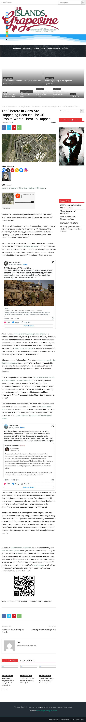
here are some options (10, 550)
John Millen (57, 89)
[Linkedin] (7, 22)
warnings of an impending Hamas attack (29, 334)
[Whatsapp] (7, 33)
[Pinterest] (14, 127)
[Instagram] (26, 170)
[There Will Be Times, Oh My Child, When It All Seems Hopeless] (47, 671)
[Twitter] (9, 127)
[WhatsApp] (19, 127)
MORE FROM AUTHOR (27, 661)
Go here (19, 553)
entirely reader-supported (21, 548)
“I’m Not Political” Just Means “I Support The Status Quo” (27, 681)
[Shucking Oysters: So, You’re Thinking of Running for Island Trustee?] (43, 92)
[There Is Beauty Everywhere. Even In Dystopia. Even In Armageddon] (10, 671)
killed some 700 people (24, 348)
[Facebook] (4, 127)
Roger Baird (49, 78)
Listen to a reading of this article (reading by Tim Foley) (23, 188)
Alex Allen (40, 89)
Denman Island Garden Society (24, 91)
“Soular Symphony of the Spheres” (68, 212)
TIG (18, 642)
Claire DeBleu (8, 78)
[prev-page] (3, 689)
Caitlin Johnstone (24, 107)
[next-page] (6, 689)
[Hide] (6, 39)
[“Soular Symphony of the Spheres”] (63, 71)
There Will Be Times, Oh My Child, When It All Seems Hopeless (46, 681)
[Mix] (7, 30)
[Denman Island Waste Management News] (10, 92)
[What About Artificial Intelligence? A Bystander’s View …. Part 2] (59, 92)
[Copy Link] (17, 170)
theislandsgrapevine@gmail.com (46, 711)
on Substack (39, 565)
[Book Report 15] (76, 92)
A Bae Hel (72, 94)
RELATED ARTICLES (10, 661)
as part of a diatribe (29, 246)
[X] (8, 170)
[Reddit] (7, 19)
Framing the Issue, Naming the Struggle (13, 631)
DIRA (5, 92)
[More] (7, 36)
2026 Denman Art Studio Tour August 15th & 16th (70, 206)
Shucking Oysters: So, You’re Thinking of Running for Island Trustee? (70, 229)
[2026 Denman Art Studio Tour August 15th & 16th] (22, 71)
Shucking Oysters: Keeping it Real (43, 630)
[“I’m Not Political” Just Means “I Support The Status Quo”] (28, 671)
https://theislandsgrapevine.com (26, 645)
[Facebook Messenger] (21, 170)
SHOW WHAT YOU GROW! (69, 223)
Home (3, 107)
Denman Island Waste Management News (68, 218)
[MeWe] (7, 27)
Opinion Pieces (12, 107)
